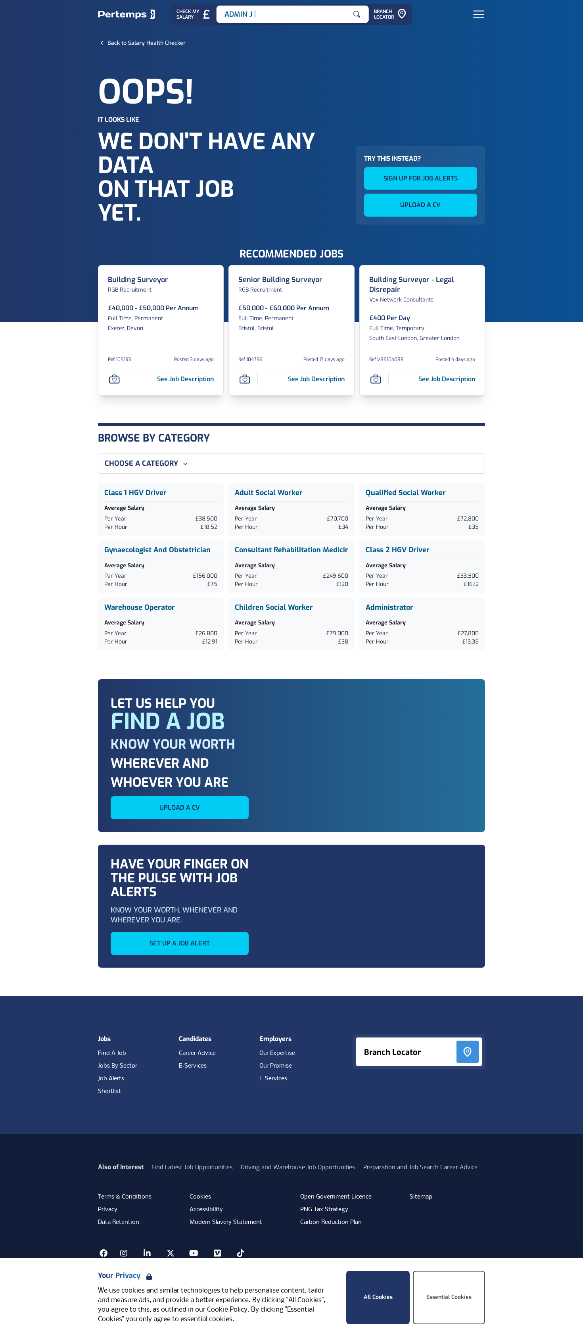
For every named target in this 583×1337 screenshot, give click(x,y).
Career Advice (197, 1053)
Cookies (200, 1197)
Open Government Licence (336, 1197)
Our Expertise (277, 1053)
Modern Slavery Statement (226, 1222)
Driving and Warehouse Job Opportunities (298, 1167)
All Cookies (378, 1297)
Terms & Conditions (125, 1197)
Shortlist (109, 1091)
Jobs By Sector (117, 1066)
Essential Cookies (449, 1297)
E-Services (193, 1066)
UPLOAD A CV (420, 205)
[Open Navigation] (478, 14)
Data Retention (118, 1222)
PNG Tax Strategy (324, 1209)
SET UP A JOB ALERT (180, 943)
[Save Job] (114, 379)
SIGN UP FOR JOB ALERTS (421, 178)
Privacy (107, 1209)
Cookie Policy (227, 1310)
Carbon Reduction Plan (331, 1222)
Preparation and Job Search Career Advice (420, 1167)
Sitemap (421, 1197)
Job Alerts (111, 1079)
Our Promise (275, 1066)
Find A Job (112, 1053)
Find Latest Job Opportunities (192, 1167)
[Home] (126, 14)
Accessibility (206, 1209)
